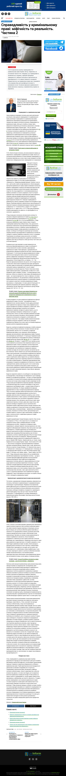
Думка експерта (33, 21)
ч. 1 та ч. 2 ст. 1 (33, 216)
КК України (19, 729)
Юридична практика (19, 18)
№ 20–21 (11, 341)
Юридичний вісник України (19, 702)
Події (48, 18)
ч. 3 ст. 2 (15, 143)
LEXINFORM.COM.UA (55, 772)
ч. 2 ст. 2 (9, 139)
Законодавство (30, 18)
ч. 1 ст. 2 (30, 218)
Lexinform (5, 37)
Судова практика (56, 18)
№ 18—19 (26, 339)
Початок (39, 94)
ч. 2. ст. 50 (15, 220)
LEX (15, 729)
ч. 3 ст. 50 (37, 145)
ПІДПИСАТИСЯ (51, 115)
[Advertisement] (54, 61)
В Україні (38, 18)
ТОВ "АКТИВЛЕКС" (31, 771)
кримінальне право (27, 729)
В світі (43, 18)
